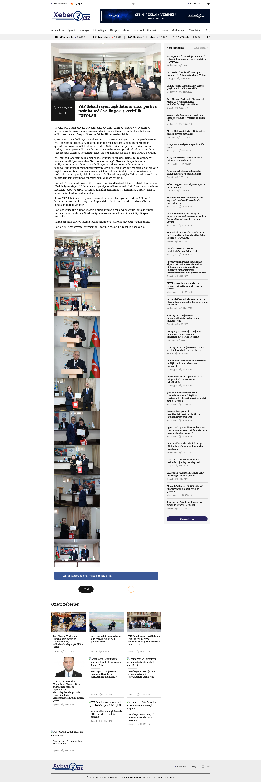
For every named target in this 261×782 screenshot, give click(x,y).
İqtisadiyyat (100, 30)
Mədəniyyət (179, 30)
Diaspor (114, 30)
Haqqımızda (194, 4)
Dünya (164, 30)
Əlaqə (207, 4)
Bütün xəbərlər (201, 48)
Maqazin (152, 30)
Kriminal (139, 30)
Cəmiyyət (84, 30)
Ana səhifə (57, 30)
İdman (126, 30)
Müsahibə (195, 30)
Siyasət (71, 30)
